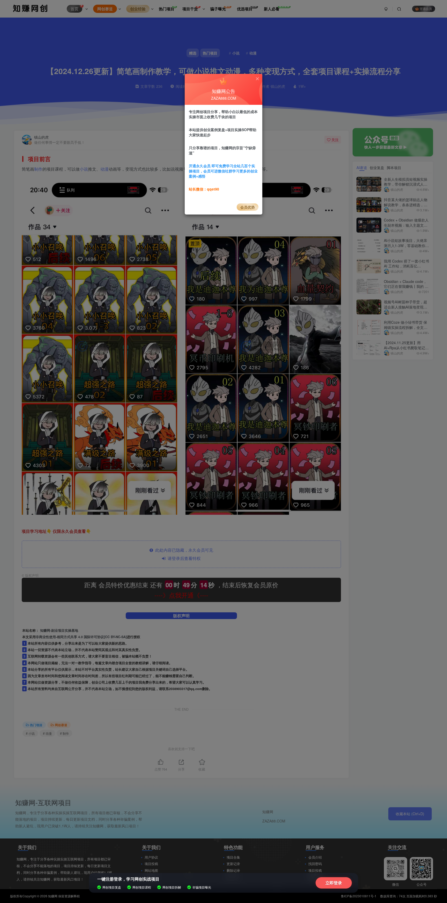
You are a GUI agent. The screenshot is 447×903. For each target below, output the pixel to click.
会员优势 (247, 207)
